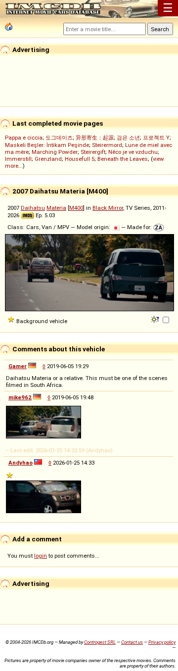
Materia (56, 207)
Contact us (132, 642)
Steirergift (93, 151)
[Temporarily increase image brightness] (156, 318)
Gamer (17, 366)
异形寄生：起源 (95, 137)
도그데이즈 (59, 137)
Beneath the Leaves (122, 158)
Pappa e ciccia (24, 137)
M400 (76, 207)
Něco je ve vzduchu (133, 151)
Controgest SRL (100, 642)
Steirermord (107, 145)
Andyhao (20, 462)
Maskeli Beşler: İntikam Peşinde (47, 145)
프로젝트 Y (156, 137)
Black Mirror (107, 207)
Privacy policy (162, 642)
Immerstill (18, 158)
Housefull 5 (79, 158)
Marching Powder (55, 151)
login (40, 555)
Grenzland (48, 158)
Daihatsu (33, 207)
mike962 (20, 397)
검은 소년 (128, 137)
